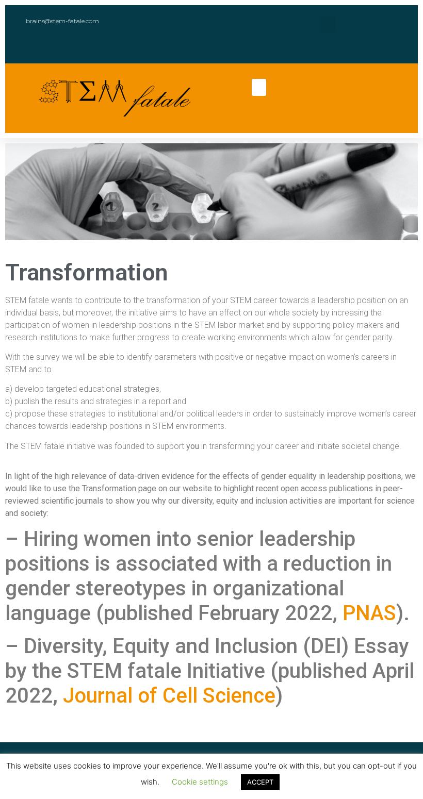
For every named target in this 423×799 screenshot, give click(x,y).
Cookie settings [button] (200, 782)
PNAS (369, 613)
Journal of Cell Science (169, 696)
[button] (259, 87)
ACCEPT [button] (260, 782)
